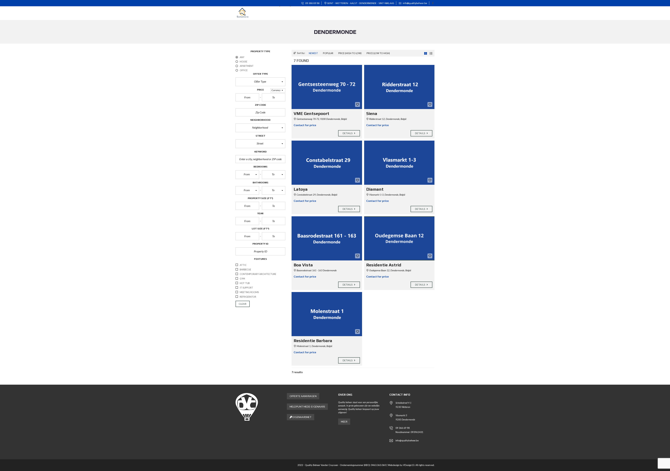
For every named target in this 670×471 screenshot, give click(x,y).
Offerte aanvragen (303, 396)
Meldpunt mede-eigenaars (307, 406)
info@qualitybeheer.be (414, 3)
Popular (328, 53)
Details (348, 133)
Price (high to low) (350, 53)
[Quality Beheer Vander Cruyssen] (243, 13)
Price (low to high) (378, 53)
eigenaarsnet (301, 417)
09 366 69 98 (312, 3)
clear (243, 303)
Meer (344, 421)
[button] (260, 81)
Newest (313, 53)
